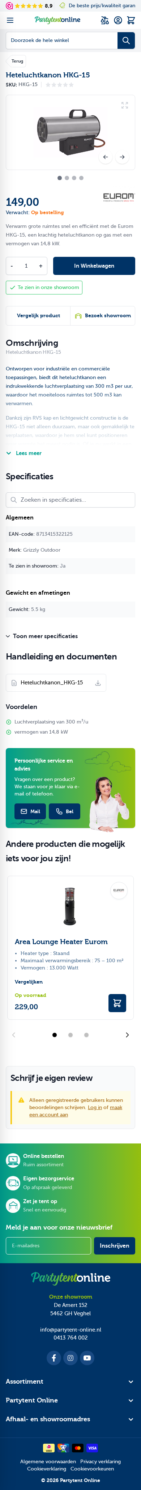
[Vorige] (105, 157)
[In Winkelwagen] (117, 1003)
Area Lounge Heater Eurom (61, 942)
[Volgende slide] (127, 1035)
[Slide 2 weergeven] (70, 1035)
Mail (35, 811)
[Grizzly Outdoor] (119, 197)
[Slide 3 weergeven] (86, 1035)
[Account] (118, 20)
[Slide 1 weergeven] (55, 1035)
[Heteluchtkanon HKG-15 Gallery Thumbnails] (70, 178)
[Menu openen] (10, 20)
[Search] (126, 40)
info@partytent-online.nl (70, 1330)
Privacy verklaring (100, 1461)
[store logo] (57, 20)
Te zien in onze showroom (48, 287)
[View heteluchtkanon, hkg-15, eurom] (59, 178)
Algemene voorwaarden (48, 1461)
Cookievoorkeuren (92, 1469)
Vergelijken (29, 982)
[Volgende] (122, 157)
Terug (17, 61)
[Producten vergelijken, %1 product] (105, 20)
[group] (59, 85)
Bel (69, 811)
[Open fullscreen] (70, 132)
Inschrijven (114, 1246)
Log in (95, 1107)
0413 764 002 (71, 1338)
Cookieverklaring (46, 1469)
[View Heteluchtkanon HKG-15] (67, 178)
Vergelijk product (38, 316)
